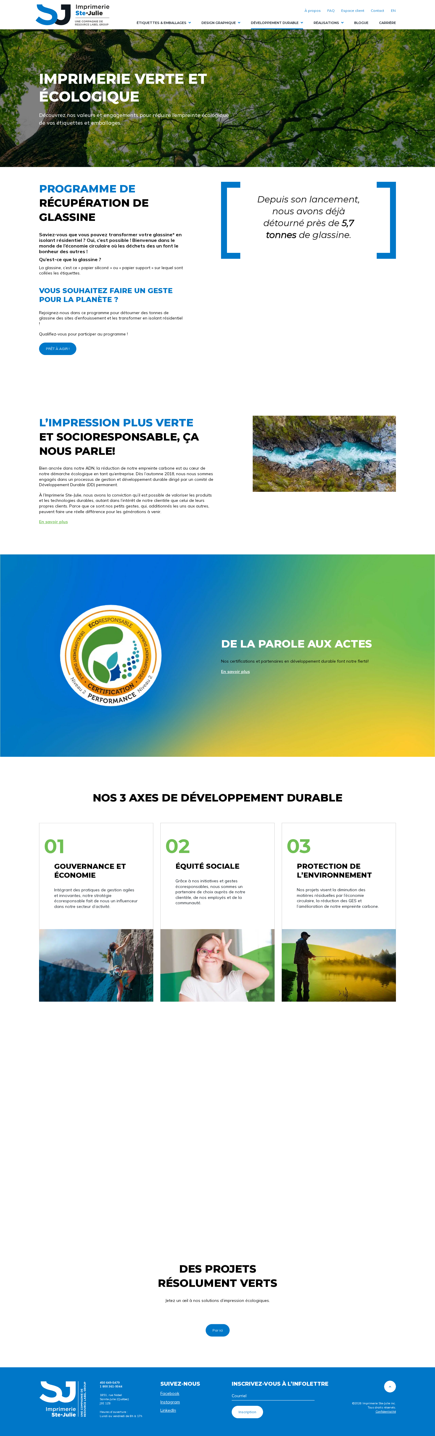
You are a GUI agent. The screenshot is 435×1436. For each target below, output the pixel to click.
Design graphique (219, 23)
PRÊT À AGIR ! (58, 348)
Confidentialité (386, 1411)
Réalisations (326, 23)
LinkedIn (168, 1410)
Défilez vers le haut (390, 1386)
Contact (377, 10)
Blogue (361, 23)
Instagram (170, 1402)
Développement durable (275, 23)
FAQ (331, 10)
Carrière (387, 23)
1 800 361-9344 (111, 1386)
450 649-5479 (110, 1382)
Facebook (169, 1393)
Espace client (352, 10)
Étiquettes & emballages (161, 23)
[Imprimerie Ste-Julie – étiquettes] (72, 15)
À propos (312, 10)
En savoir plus (53, 521)
